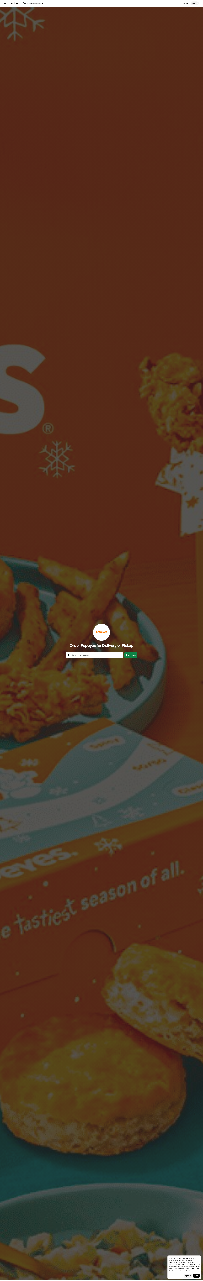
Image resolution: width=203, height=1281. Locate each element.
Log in (185, 3)
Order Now (131, 655)
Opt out (188, 1276)
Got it (196, 1276)
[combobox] (96, 655)
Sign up (195, 3)
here (190, 1271)
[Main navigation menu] (5, 3)
